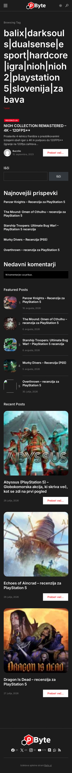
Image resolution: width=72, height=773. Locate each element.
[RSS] (59, 750)
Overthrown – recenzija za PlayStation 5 (32, 250)
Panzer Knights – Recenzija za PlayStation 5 (34, 202)
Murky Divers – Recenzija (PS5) (25, 239)
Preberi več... (55, 152)
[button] (5, 5)
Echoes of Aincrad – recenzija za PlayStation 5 (32, 585)
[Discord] (49, 750)
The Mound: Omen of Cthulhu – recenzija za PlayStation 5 (35, 213)
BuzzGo (17, 151)
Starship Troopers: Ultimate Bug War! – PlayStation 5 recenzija (31, 227)
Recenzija (12, 120)
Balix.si (48, 765)
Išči (6, 168)
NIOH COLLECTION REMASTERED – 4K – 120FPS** (35, 128)
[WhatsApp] (54, 750)
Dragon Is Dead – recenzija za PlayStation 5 (30, 681)
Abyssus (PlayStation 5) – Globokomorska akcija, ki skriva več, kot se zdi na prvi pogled (36, 487)
